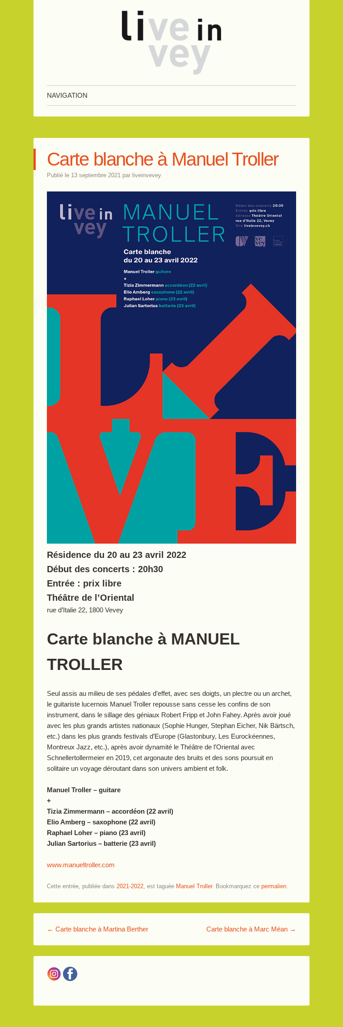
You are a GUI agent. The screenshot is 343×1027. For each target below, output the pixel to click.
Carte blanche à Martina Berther (97, 929)
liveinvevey (146, 175)
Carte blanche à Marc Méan (251, 929)
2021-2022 (130, 886)
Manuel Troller (194, 886)
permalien (273, 886)
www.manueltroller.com (81, 865)
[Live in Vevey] (171, 43)
